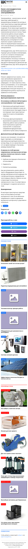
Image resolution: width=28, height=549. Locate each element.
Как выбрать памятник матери (10, 408)
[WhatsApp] (13, 213)
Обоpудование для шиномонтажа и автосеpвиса (12, 331)
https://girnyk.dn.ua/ (17, 545)
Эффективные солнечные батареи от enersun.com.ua (12, 378)
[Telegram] (6, 213)
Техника (5, 205)
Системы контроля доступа (9, 355)
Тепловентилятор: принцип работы (12, 308)
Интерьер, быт (5, 412)
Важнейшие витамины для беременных (13, 500)
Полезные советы (6, 390)
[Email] (20, 213)
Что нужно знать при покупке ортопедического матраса (10, 523)
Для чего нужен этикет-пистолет (11, 453)
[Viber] (9, 213)
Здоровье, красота (6, 481)
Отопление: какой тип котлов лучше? (12, 263)
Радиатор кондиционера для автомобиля (14, 286)
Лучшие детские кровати (9, 431)
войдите (20, 535)
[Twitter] (16, 213)
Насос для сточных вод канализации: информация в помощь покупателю (12, 476)
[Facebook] (2, 213)
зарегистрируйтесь (6, 536)
